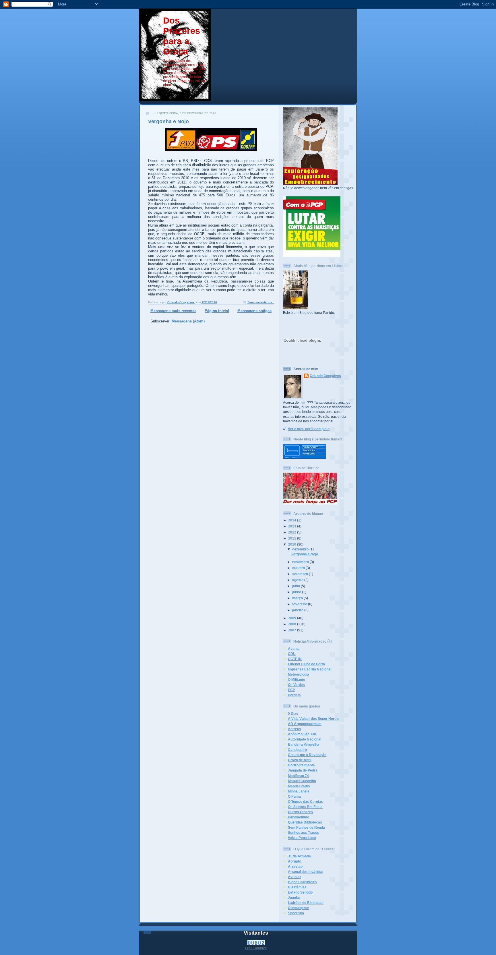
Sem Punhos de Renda (306, 827)
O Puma (294, 796)
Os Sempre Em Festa (305, 807)
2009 (292, 618)
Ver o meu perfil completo (309, 429)
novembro (301, 562)
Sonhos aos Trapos (303, 832)
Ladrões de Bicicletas (305, 902)
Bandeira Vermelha (303, 744)
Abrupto (294, 861)
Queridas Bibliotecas (305, 822)
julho (296, 586)
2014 (292, 520)
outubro (299, 568)
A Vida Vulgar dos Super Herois (313, 718)
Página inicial (217, 311)
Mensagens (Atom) (188, 321)
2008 (292, 624)
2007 (292, 630)
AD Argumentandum (304, 724)
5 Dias (293, 713)
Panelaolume (298, 817)
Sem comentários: (260, 302)
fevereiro (300, 604)
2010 (292, 544)
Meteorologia (298, 674)
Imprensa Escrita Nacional (309, 669)
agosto (298, 580)
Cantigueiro (297, 749)
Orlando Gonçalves (325, 376)
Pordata (294, 695)
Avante (294, 648)
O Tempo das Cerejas (305, 801)
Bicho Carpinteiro (302, 882)
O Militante (296, 679)
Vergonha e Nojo (168, 121)
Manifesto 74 (298, 776)
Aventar (294, 877)
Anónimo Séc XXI (302, 734)
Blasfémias (297, 887)
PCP (291, 690)
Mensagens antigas (254, 311)
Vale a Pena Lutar (302, 838)
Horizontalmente (301, 765)
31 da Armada (299, 856)
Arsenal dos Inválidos (305, 871)
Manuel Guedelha (302, 781)
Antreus (294, 729)
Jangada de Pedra (302, 770)
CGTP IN (295, 659)
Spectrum (296, 913)
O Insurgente (298, 908)
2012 (292, 532)
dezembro (300, 549)
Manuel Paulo (299, 786)
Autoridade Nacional (304, 739)
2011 (292, 538)
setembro (300, 574)
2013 (292, 526)
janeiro (298, 610)
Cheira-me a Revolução (307, 755)
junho (297, 592)
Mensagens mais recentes (173, 311)
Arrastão (295, 866)
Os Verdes (296, 685)
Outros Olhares (300, 812)
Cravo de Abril (299, 760)
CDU (292, 654)
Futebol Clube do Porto (306, 664)
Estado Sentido (300, 892)
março (298, 598)
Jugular (294, 897)
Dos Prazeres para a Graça (181, 36)
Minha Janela (298, 791)
